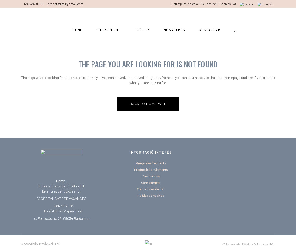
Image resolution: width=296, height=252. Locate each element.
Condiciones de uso (151, 189)
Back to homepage (148, 104)
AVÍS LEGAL (231, 243)
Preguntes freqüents (151, 163)
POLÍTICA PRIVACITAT (258, 243)
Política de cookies (151, 195)
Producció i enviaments (151, 169)
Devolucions (151, 176)
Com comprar (150, 182)
